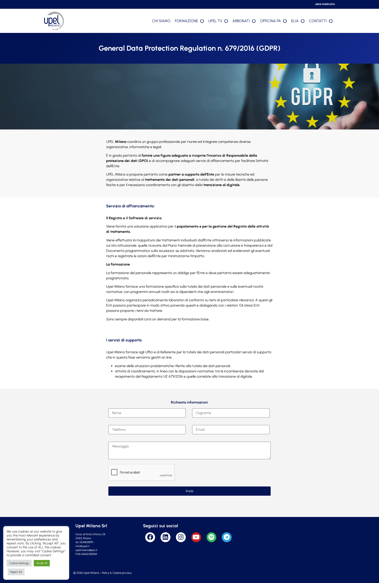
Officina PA (270, 21)
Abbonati (241, 21)
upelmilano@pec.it (86, 550)
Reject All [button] (16, 572)
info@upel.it (82, 546)
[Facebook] (150, 537)
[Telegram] (227, 537)
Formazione (186, 21)
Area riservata (325, 4)
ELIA (295, 21)
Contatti (318, 21)
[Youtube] (196, 537)
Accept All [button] (41, 563)
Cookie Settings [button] (19, 563)
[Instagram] (181, 537)
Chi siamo (161, 21)
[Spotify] (211, 537)
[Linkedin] (165, 537)
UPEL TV (215, 21)
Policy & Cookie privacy (117, 572)
